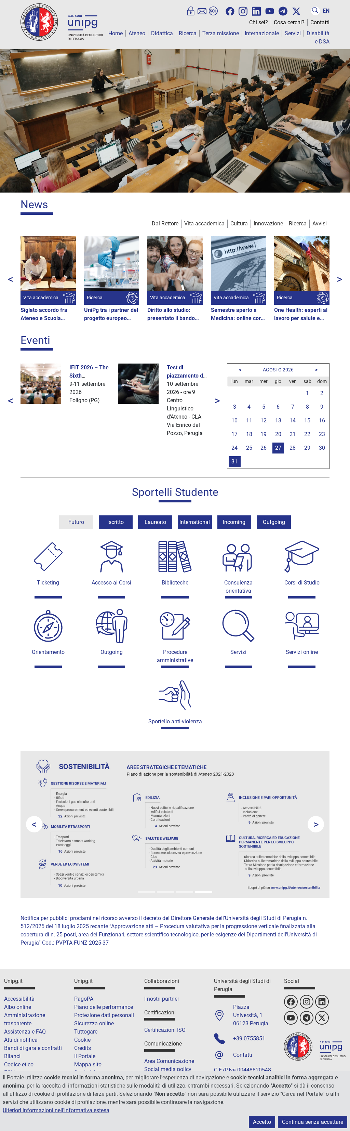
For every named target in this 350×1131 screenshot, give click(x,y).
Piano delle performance (103, 1007)
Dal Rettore (165, 223)
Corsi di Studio (302, 582)
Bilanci (12, 1056)
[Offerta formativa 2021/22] (146, 892)
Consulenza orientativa (238, 586)
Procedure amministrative (175, 656)
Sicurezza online (94, 1023)
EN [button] (326, 11)
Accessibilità (19, 999)
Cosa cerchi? (289, 22)
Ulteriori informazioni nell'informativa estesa (56, 1110)
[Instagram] (243, 10)
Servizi (293, 33)
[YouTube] (269, 11)
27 (278, 448)
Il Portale (84, 1056)
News (34, 204)
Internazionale (262, 33)
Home (115, 33)
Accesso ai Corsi (111, 582)
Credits (82, 1048)
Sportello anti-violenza (175, 721)
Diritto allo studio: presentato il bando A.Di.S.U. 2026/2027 (172, 315)
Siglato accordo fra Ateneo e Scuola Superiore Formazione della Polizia (48, 315)
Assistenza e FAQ (25, 1031)
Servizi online (302, 652)
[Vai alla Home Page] (62, 21)
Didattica (162, 33)
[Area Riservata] (190, 10)
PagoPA (83, 999)
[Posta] (202, 10)
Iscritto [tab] (115, 522)
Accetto (262, 1122)
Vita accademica (204, 223)
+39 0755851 (249, 1038)
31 (234, 461)
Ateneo (137, 33)
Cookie (82, 1040)
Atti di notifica (21, 1040)
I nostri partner (161, 999)
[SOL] (213, 10)
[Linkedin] (256, 10)
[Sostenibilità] (203, 892)
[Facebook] (230, 11)
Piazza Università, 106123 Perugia (250, 1015)
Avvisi (319, 223)
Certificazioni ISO (165, 1030)
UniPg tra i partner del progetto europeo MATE (111, 315)
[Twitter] (296, 11)
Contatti (319, 22)
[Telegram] (283, 10)
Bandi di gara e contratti (33, 1048)
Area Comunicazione (169, 1061)
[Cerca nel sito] (315, 10)
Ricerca (188, 33)
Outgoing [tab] (274, 522)
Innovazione (268, 223)
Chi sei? (258, 22)
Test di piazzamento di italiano (185, 375)
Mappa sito (88, 1064)
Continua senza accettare (312, 1122)
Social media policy (167, 1069)
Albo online (17, 1007)
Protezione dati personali (104, 1015)
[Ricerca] (184, 892)
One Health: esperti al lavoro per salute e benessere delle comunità (300, 315)
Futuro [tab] (76, 522)
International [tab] (194, 522)
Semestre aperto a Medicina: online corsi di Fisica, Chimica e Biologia (238, 315)
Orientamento (48, 652)
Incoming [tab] (234, 522)
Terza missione (220, 33)
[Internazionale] (165, 892)
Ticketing (48, 582)
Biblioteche (175, 582)
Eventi (35, 340)
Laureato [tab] (155, 522)
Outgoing (111, 652)
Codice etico (18, 1064)
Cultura (239, 223)
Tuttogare (85, 1031)
